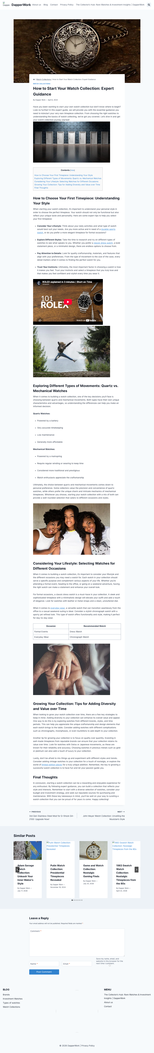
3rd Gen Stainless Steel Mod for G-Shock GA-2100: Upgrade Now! (51, 815)
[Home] (34, 79)
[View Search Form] (149, 5)
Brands (6, 994)
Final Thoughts (41, 188)
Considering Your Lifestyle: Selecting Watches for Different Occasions (66, 181)
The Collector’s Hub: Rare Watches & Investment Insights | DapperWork (110, 4)
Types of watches (11, 1003)
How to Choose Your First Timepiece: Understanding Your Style (63, 175)
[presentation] (28, 850)
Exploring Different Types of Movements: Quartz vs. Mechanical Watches (67, 178)
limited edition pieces (52, 764)
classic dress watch (103, 243)
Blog (46, 4)
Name (34, 964)
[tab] (72, 900)
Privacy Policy (66, 4)
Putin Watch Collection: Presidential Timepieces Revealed (57, 872)
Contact (54, 4)
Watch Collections (41, 84)
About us (36, 4)
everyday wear (58, 608)
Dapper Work (40, 100)
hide (72, 170)
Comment (35, 931)
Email (66, 964)
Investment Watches (12, 999)
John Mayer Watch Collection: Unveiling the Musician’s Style (104, 815)
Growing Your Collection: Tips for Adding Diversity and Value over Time (67, 184)
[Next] (136, 870)
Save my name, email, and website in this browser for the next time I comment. (109, 961)
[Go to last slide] (17, 870)
